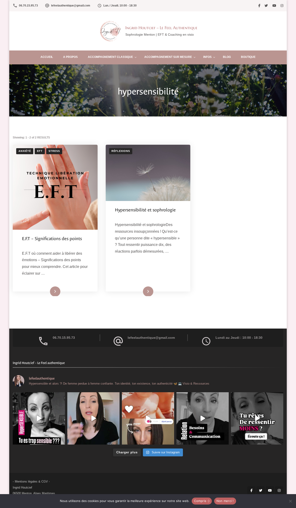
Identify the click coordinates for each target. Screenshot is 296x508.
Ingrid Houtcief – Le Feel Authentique (161, 27)
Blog (227, 57)
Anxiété (24, 151)
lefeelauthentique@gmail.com (70, 5)
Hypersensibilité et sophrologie (145, 210)
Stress (54, 151)
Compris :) (202, 501)
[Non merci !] (290, 501)
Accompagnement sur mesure (168, 57)
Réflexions (120, 151)
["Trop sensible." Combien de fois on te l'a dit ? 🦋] (39, 418)
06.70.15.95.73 (28, 5)
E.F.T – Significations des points (52, 238)
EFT (40, 151)
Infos (207, 57)
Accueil (46, 57)
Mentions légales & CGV (31, 481)
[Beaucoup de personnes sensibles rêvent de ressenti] (257, 418)
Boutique (248, 57)
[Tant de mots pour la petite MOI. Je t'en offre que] (148, 418)
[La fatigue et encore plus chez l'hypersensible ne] (93, 418)
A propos (70, 57)
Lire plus (49, 291)
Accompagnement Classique (110, 57)
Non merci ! (225, 501)
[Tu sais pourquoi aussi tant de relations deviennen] (202, 418)
